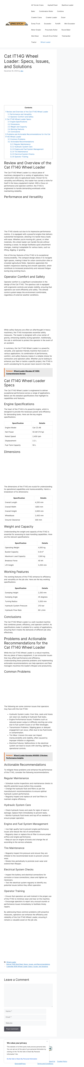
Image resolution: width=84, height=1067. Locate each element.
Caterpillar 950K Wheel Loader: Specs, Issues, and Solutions (27, 966)
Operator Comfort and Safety (20, 117)
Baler (33, 11)
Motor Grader (36, 30)
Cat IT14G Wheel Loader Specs (18, 119)
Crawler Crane (36, 17)
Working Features (16, 129)
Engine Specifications (17, 122)
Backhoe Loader (67, 5)
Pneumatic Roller (51, 30)
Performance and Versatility (20, 114)
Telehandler (66, 36)
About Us (51, 1061)
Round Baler (66, 30)
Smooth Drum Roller (50, 36)
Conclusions (14, 132)
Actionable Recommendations (21, 142)
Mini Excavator (69, 24)
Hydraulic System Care (21, 147)
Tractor (33, 42)
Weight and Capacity (17, 127)
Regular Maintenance (20, 144)
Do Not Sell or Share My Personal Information (22, 1059)
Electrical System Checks (22, 154)
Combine (60, 11)
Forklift (57, 24)
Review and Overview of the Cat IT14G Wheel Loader (26, 112)
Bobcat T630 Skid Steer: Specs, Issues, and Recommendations (28, 964)
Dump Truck (35, 24)
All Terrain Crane (37, 5)
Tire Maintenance (19, 152)
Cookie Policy (62, 1061)
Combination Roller (46, 11)
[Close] (47, 1041)
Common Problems (16, 139)
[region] (26, 1051)
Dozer (63, 17)
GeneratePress (20, 1064)
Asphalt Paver (53, 5)
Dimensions (14, 124)
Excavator (47, 24)
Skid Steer (35, 36)
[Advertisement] (28, 90)
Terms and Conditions (45, 1064)
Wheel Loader (46, 42)
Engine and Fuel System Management (27, 149)
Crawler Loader (51, 17)
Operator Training (19, 157)
